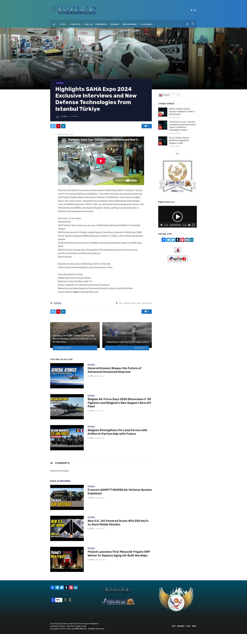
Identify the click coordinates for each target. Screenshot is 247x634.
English (166, 95)
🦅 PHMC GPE (74, 24)
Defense (114, 24)
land (134, 303)
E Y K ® (63, 24)
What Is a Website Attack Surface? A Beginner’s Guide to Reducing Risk (182, 111)
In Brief (181, 626)
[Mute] (189, 225)
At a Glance (146, 24)
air (121, 303)
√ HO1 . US (88, 24)
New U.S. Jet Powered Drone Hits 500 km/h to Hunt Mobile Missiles (118, 522)
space (149, 303)
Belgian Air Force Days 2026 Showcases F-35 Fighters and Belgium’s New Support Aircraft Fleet (119, 403)
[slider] (175, 225)
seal (143, 303)
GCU (188, 626)
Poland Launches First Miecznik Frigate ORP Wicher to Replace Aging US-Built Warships (119, 553)
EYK (173, 626)
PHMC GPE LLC (80, 629)
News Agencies (129, 24)
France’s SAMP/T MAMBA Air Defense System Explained (120, 491)
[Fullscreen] (193, 225)
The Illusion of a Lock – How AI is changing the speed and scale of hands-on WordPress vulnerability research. (182, 126)
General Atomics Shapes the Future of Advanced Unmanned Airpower (115, 370)
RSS (194, 626)
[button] (177, 217)
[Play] (161, 225)
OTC (65, 116)
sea (139, 303)
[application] (177, 217)
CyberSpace (100, 24)
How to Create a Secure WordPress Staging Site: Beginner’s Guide (179, 140)
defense (127, 303)
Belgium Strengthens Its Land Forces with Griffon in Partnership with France (117, 432)
